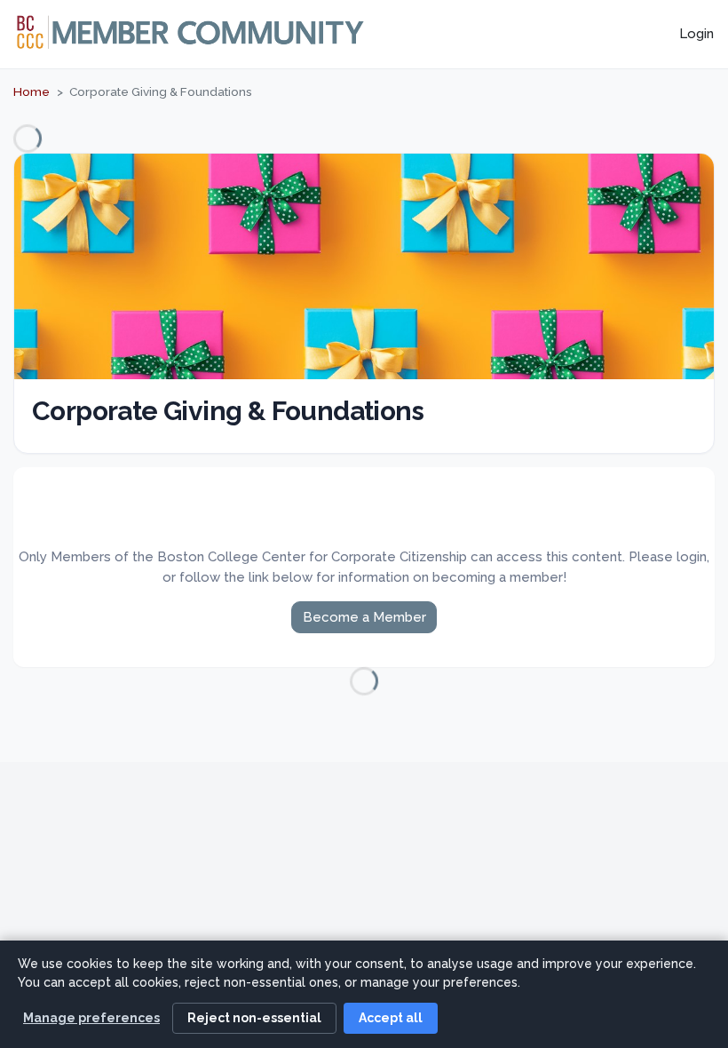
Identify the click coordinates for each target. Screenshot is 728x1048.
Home (31, 91)
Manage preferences (91, 1018)
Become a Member (364, 617)
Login (696, 34)
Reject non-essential (254, 1018)
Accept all (391, 1018)
